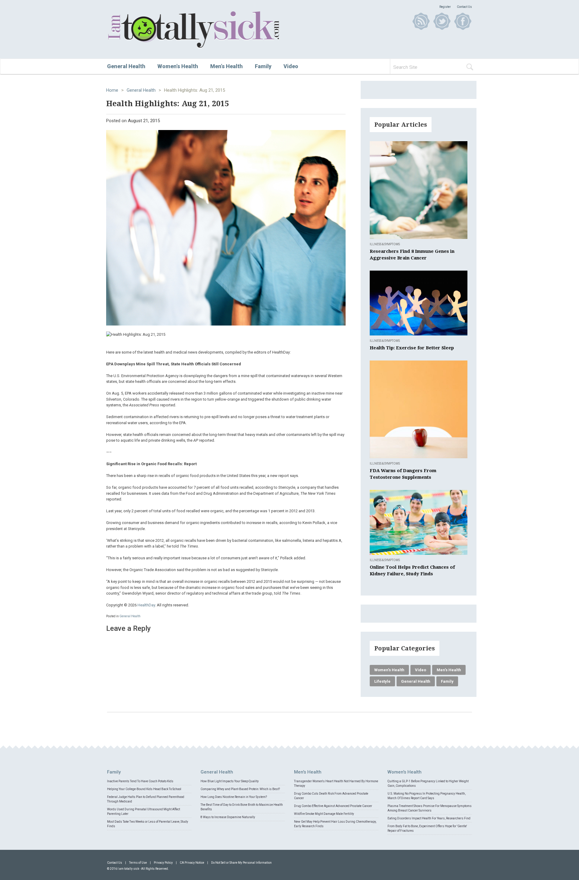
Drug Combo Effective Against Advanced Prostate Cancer (333, 806)
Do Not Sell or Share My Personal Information (241, 862)
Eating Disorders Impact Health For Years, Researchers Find (429, 818)
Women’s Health (177, 66)
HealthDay (146, 605)
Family (263, 66)
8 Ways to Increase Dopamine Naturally (228, 817)
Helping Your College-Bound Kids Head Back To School (144, 789)
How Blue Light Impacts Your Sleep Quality (230, 781)
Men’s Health (226, 66)
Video (290, 66)
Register (445, 6)
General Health (126, 66)
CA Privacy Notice (192, 862)
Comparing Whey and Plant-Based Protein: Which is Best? (240, 789)
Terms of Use (138, 862)
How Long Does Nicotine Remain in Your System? (234, 797)
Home (112, 90)
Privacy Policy (163, 862)
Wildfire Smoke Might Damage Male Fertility (324, 813)
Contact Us (464, 6)
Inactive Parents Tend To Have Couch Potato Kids (140, 781)
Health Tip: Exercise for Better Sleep (412, 348)
